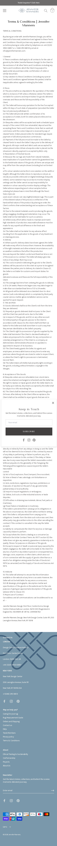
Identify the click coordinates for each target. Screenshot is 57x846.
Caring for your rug (10, 714)
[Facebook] (23, 440)
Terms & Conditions (11, 740)
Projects (6, 762)
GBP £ (5, 827)
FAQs (5, 729)
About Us (6, 766)
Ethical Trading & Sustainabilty (15, 754)
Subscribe (29, 431)
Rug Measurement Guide (13, 718)
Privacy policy (8, 737)
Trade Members (9, 733)
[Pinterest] (34, 440)
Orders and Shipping (11, 721)
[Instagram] (28, 440)
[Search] (46, 11)
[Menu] (4, 10)
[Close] (53, 403)
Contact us (7, 725)
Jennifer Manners (14, 835)
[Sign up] (52, 790)
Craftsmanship (9, 758)
